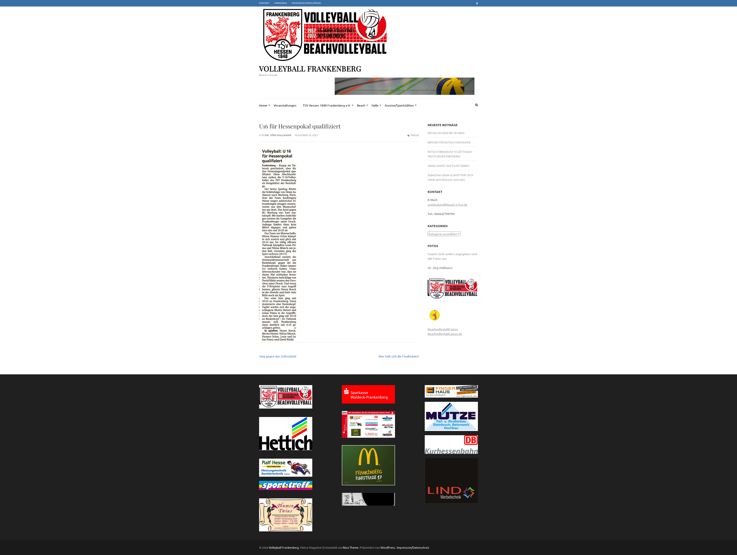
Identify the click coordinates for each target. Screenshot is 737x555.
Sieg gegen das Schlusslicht (277, 356)
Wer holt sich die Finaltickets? (399, 356)
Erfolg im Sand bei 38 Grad (446, 133)
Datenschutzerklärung (306, 2)
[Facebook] (477, 3)
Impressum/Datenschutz (413, 547)
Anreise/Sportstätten (399, 105)
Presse (415, 135)
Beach (361, 105)
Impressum (280, 2)
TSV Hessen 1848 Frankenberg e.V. (327, 105)
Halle (375, 105)
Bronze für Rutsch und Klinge (449, 142)
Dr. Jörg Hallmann (278, 135)
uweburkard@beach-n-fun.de (447, 204)
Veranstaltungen (285, 105)
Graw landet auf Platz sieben (448, 165)
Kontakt (264, 2)
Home (263, 105)
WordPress (388, 547)
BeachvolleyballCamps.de (445, 334)
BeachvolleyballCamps (443, 329)
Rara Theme (350, 547)
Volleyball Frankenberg (310, 68)
